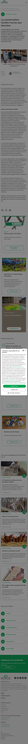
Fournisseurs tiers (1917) (18, 367)
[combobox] (23, 350)
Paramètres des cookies (7, 383)
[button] (14, 393)
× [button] (25, 350)
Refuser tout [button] (14, 389)
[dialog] (14, 372)
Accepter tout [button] (14, 386)
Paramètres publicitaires (10, 379)
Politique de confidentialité (19, 383)
